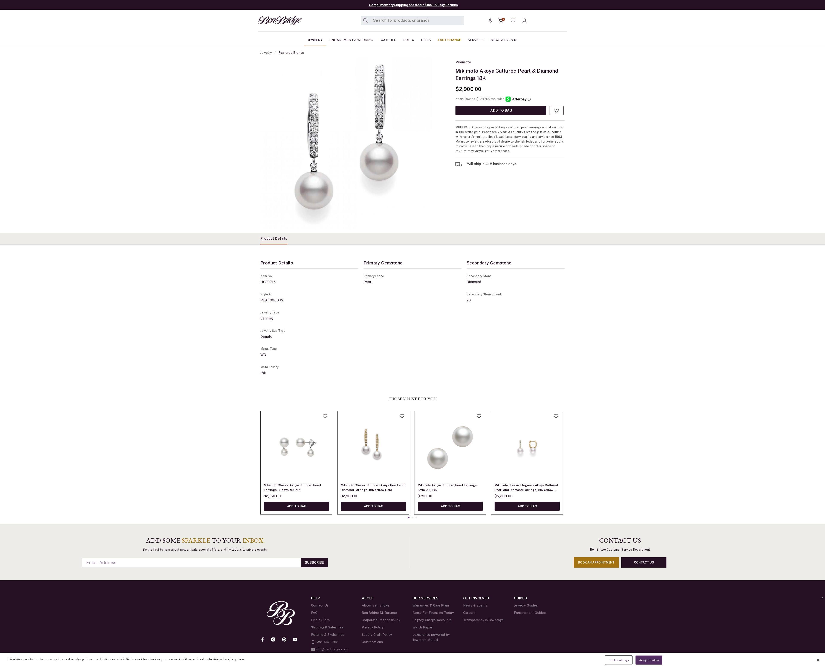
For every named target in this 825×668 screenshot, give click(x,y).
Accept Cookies (649, 660)
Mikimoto (463, 62)
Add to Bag (500, 110)
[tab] (273, 238)
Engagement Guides (530, 612)
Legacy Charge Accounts (432, 620)
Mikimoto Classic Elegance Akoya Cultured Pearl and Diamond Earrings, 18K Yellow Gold (526, 488)
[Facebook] (262, 640)
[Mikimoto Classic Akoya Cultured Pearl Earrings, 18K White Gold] (296, 447)
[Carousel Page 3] (416, 517)
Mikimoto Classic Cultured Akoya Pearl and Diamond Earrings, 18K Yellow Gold (373, 488)
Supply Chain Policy (377, 634)
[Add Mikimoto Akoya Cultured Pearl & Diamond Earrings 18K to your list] (557, 110)
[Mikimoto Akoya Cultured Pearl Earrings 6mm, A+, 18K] (450, 447)
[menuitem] (315, 40)
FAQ (314, 612)
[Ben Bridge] (272, 20)
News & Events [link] (504, 40)
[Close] (818, 660)
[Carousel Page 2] (412, 517)
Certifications (372, 642)
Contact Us (320, 605)
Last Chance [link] (449, 40)
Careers (469, 612)
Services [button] (476, 40)
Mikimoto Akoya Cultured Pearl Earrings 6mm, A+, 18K (447, 488)
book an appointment (596, 562)
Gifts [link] (426, 40)
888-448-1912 (326, 642)
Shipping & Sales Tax (327, 627)
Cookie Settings (618, 660)
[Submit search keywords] (365, 20)
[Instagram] (273, 640)
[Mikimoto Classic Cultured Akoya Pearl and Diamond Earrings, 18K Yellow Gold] (373, 447)
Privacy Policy (372, 627)
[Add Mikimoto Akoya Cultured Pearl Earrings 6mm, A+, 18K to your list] (479, 416)
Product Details (273, 238)
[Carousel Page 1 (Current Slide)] (408, 517)
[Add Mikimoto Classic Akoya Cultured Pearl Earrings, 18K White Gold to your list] (325, 416)
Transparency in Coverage (483, 620)
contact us (644, 562)
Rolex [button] (408, 40)
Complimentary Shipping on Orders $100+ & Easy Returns (413, 5)
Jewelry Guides (526, 605)
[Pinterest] (284, 640)
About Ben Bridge (376, 605)
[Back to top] (822, 597)
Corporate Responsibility (381, 620)
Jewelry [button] (315, 40)
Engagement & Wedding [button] (351, 40)
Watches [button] (388, 40)
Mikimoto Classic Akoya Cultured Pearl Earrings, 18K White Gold (292, 488)
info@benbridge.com (331, 649)
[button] (513, 20)
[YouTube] (295, 640)
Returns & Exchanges (327, 634)
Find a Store (320, 620)
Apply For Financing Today (433, 612)
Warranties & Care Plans (431, 605)
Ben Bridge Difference (379, 612)
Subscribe (314, 563)
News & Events (475, 605)
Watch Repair (422, 627)
